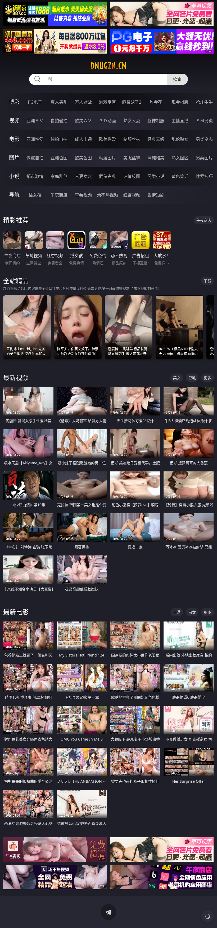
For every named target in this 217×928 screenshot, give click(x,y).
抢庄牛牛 (204, 102)
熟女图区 (179, 158)
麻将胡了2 (131, 102)
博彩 (14, 102)
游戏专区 (107, 102)
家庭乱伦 (59, 176)
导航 (14, 194)
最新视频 (16, 377)
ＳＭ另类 (204, 121)
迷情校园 (131, 176)
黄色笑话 (179, 176)
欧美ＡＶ (83, 121)
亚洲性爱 (34, 139)
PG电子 (35, 102)
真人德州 (59, 102)
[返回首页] (207, 916)
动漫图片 (107, 158)
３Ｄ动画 (107, 121)
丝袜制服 (155, 121)
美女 (176, 377)
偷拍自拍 (59, 139)
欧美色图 (83, 158)
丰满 (176, 612)
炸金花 (156, 102)
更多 (207, 377)
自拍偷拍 (59, 121)
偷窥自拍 (34, 158)
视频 (14, 120)
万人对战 (83, 102)
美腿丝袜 (131, 158)
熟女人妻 (131, 121)
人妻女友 (83, 176)
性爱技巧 (204, 176)
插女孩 (35, 195)
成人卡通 (83, 139)
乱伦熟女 (179, 139)
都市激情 (34, 176)
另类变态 (204, 139)
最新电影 (16, 611)
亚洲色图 (59, 158)
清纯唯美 (155, 158)
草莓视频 (83, 195)
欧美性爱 (107, 139)
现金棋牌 (179, 102)
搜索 (177, 79)
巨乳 (192, 377)
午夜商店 (59, 195)
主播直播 (179, 121)
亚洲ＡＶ (34, 121)
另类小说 (155, 176)
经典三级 (155, 139)
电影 (14, 139)
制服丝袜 (131, 139)
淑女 (192, 612)
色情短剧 (155, 195)
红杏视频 (131, 195)
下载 (207, 280)
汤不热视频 (107, 195)
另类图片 (204, 158)
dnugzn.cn (108, 65)
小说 (14, 176)
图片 (14, 157)
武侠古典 (107, 176)
